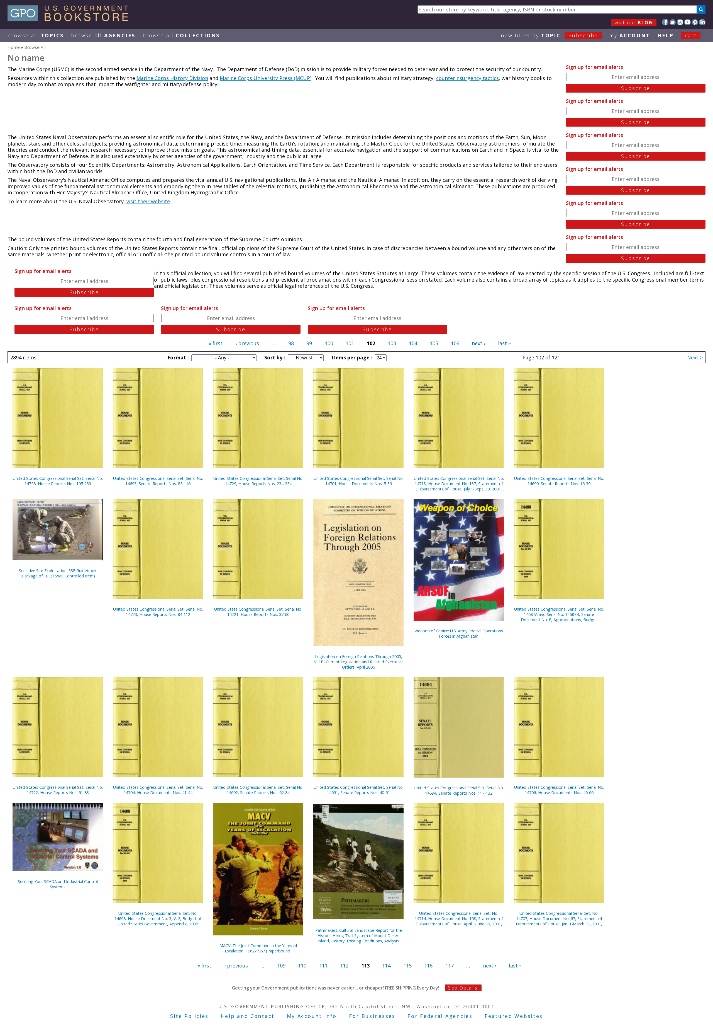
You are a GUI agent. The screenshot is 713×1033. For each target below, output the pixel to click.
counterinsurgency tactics (467, 78)
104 (413, 343)
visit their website (148, 201)
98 (291, 343)
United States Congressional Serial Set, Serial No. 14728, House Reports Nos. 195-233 (58, 481)
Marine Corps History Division (172, 78)
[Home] (70, 19)
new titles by (549, 35)
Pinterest (695, 22)
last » (504, 343)
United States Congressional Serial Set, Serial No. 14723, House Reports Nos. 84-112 (158, 611)
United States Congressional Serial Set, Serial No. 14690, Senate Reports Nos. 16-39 (559, 481)
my (629, 35)
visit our (634, 23)
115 (407, 965)
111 (323, 965)
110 (302, 965)
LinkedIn (702, 22)
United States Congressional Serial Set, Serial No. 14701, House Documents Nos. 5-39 (359, 481)
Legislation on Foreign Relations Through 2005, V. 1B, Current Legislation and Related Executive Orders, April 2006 (358, 662)
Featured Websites (514, 1016)
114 (386, 965)
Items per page (351, 357)
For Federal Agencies (439, 1016)
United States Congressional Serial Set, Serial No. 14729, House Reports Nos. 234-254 (258, 481)
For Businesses (372, 1016)
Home (14, 47)
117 (449, 965)
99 (309, 343)
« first (216, 343)
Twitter (673, 22)
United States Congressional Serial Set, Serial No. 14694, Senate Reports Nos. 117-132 (459, 790)
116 (428, 965)
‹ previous (247, 343)
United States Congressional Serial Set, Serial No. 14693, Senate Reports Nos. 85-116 (158, 481)
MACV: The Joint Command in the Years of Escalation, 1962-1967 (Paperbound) (258, 948)
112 (344, 965)
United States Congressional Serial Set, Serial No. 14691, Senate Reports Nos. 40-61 (359, 790)
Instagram (680, 22)
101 (350, 343)
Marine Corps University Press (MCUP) (265, 78)
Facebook (665, 22)
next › (478, 343)
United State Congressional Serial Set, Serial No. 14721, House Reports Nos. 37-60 (258, 611)
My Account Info (312, 1016)
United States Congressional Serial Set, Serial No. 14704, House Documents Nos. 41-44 (158, 790)
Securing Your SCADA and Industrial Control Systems (58, 884)
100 (329, 343)
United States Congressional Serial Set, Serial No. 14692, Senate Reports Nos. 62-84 (258, 790)
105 (434, 343)
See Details (463, 988)
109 (281, 965)
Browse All (36, 35)
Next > (695, 357)
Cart (691, 35)
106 (455, 343)
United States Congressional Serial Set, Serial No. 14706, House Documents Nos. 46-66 (559, 790)
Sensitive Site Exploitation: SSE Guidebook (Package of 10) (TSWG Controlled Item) (57, 573)
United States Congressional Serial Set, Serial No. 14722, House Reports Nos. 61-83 (58, 790)
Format (177, 357)
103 (392, 343)
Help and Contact (248, 1016)
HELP (665, 35)
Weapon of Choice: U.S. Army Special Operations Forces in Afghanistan (458, 633)
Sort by (274, 357)
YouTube (687, 22)
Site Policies (189, 1016)
